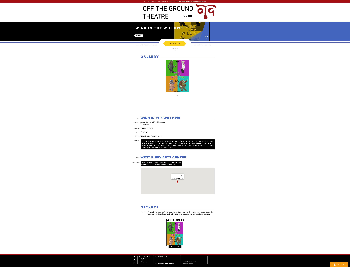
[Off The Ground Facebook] (134, 256)
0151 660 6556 (162, 256)
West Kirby (144, 258)
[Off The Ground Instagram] (134, 263)
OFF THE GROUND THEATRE (168, 13)
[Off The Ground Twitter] (134, 260)
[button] (177, 95)
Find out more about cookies (182, 1)
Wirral (142, 260)
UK (141, 261)
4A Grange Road (145, 256)
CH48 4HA (144, 263)
